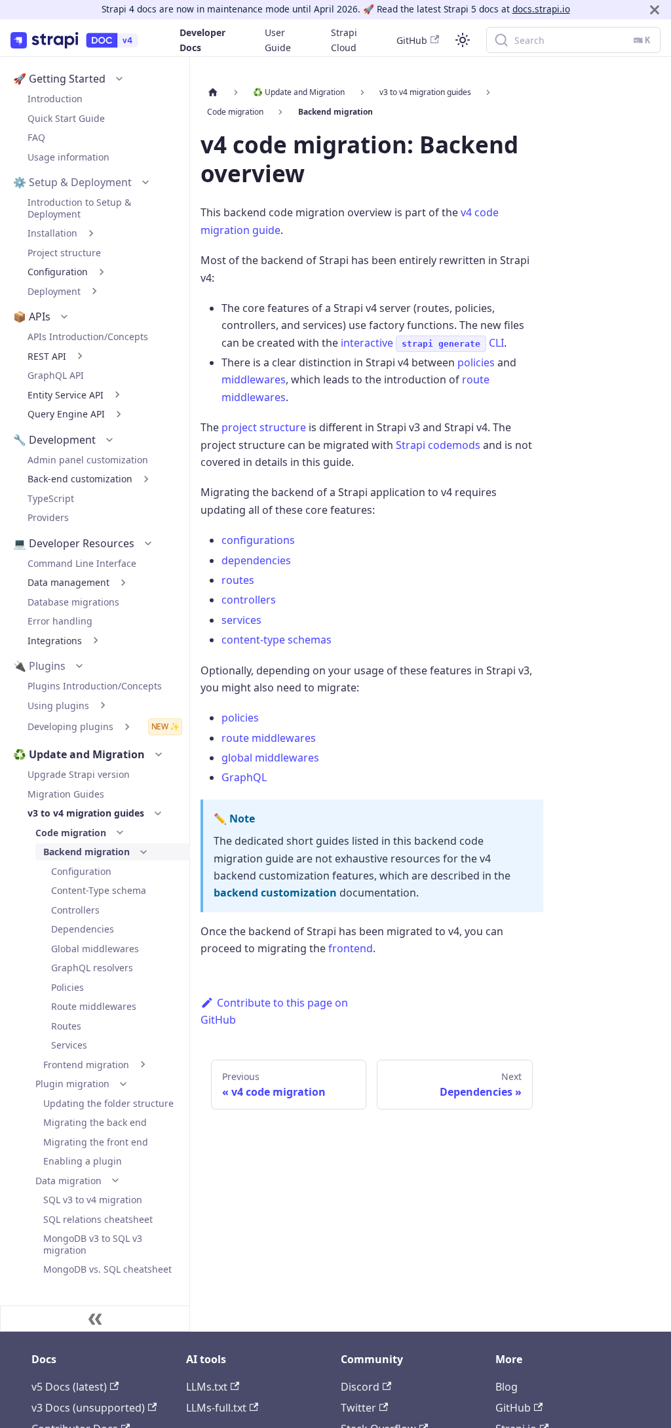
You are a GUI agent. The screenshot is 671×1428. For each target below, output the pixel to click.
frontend (350, 948)
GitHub (411, 40)
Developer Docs (202, 40)
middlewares (253, 379)
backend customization (275, 892)
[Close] (654, 9)
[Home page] (213, 92)
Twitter (358, 1407)
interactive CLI (422, 343)
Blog (506, 1387)
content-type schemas (276, 639)
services (241, 620)
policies (476, 362)
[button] (119, 78)
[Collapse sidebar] (95, 1318)
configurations (258, 540)
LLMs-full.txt (216, 1407)
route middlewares (268, 738)
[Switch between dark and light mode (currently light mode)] (462, 39)
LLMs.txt (206, 1387)
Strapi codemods (438, 445)
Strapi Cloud (344, 40)
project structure (263, 427)
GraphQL (244, 777)
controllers (248, 599)
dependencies (256, 560)
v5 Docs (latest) (69, 1387)
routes (237, 580)
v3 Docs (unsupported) (88, 1407)
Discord (360, 1387)
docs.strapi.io (541, 9)
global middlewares (270, 757)
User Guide (278, 40)
